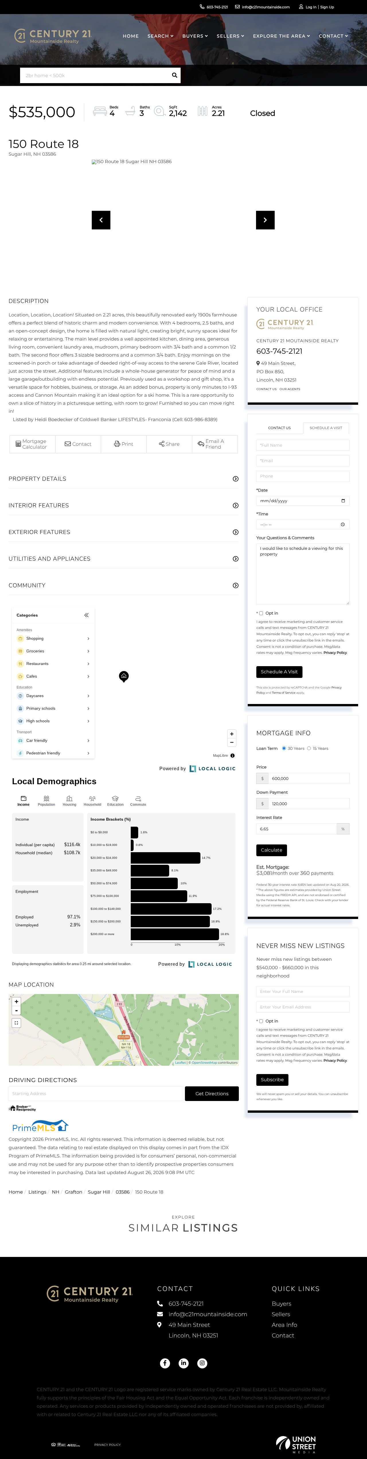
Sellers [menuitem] (228, 36)
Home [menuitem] (131, 36)
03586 (123, 1192)
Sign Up (327, 7)
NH (55, 1192)
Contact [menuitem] (331, 36)
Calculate (271, 850)
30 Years (296, 748)
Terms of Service (284, 693)
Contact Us (266, 389)
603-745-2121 (217, 7)
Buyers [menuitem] (193, 36)
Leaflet (180, 1063)
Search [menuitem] (158, 36)
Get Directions (212, 1093)
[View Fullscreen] (16, 1023)
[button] (175, 75)
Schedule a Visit (326, 428)
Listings (37, 1192)
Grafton (73, 1192)
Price (261, 767)
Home (16, 1192)
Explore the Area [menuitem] (279, 36)
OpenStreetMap (204, 1063)
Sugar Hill (99, 1192)
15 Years (320, 748)
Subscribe (272, 1079)
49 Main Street (192, 1330)
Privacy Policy (335, 653)
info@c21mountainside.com (266, 7)
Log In (311, 7)
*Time (262, 514)
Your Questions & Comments (285, 537)
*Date (262, 490)
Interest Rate (269, 817)
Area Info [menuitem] (284, 1325)
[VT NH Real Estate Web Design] (296, 1444)
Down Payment (272, 792)
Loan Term (267, 748)
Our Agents (290, 389)
